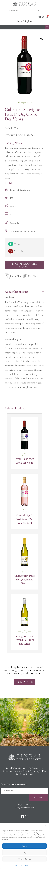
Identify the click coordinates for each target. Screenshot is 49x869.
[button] (45, 826)
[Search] (39, 10)
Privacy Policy (28, 865)
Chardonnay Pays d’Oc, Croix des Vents (25, 579)
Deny (24, 852)
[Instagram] (43, 17)
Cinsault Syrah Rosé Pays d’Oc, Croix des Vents (24, 519)
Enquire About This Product (24, 265)
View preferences (24, 859)
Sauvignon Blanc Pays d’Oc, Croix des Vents (24, 640)
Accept (24, 846)
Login (19, 21)
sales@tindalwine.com (24, 807)
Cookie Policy (19, 865)
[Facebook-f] (40, 17)
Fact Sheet (33, 276)
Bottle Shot (16, 276)
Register (28, 21)
